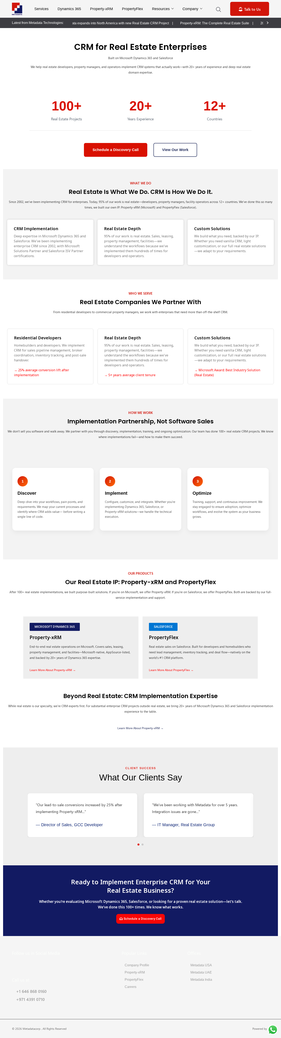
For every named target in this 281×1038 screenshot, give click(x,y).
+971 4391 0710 (30, 999)
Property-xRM (101, 9)
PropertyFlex (132, 9)
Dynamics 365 (69, 9)
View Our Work (175, 150)
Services (41, 9)
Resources (161, 9)
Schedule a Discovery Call (116, 150)
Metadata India (201, 979)
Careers (130, 987)
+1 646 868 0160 (31, 991)
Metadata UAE (201, 972)
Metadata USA (201, 965)
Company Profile (137, 965)
